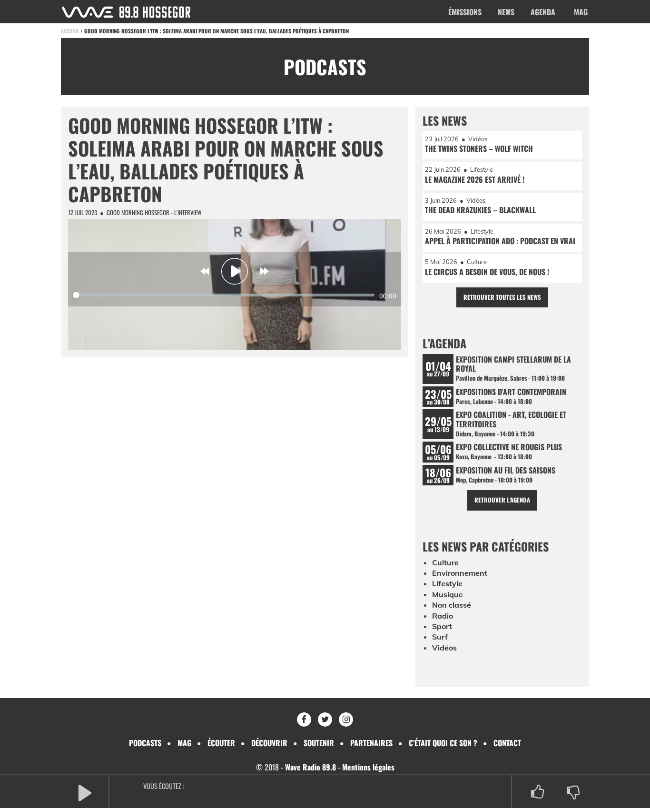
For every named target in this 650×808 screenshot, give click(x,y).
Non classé (451, 605)
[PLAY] (84, 792)
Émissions (465, 12)
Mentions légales (368, 767)
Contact (507, 743)
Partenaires (371, 743)
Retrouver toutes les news (502, 297)
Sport (442, 626)
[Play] (234, 271)
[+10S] (265, 271)
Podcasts (145, 743)
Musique (447, 594)
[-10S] (205, 271)
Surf (440, 636)
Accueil (70, 31)
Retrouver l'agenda (502, 499)
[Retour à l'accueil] (126, 12)
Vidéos (444, 647)
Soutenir (319, 743)
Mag (581, 12)
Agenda (543, 12)
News (506, 12)
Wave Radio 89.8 (310, 767)
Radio (442, 616)
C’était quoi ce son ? (443, 743)
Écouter (221, 743)
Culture (445, 562)
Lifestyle (447, 583)
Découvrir (269, 743)
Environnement (459, 573)
